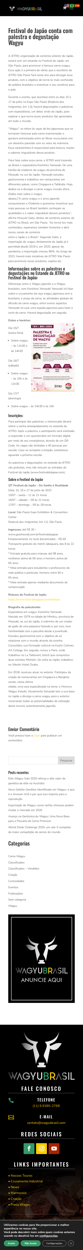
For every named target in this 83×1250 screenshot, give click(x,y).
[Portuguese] (72, 5)
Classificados (16, 862)
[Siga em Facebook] (29, 1148)
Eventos (13, 887)
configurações (48, 1236)
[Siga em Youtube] (54, 1148)
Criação (12, 875)
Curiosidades (16, 881)
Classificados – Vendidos (23, 868)
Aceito (11, 1243)
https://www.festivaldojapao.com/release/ (34, 599)
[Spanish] (77, 5)
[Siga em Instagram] (41, 1148)
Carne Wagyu (16, 856)
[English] (67, 5)
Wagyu (12, 906)
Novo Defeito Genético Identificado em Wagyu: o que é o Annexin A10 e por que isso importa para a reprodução (41, 794)
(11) (46, 1106)
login (37, 735)
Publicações (15, 893)
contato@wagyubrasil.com (46, 1123)
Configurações (54, 1243)
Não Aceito (31, 1243)
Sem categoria (17, 900)
